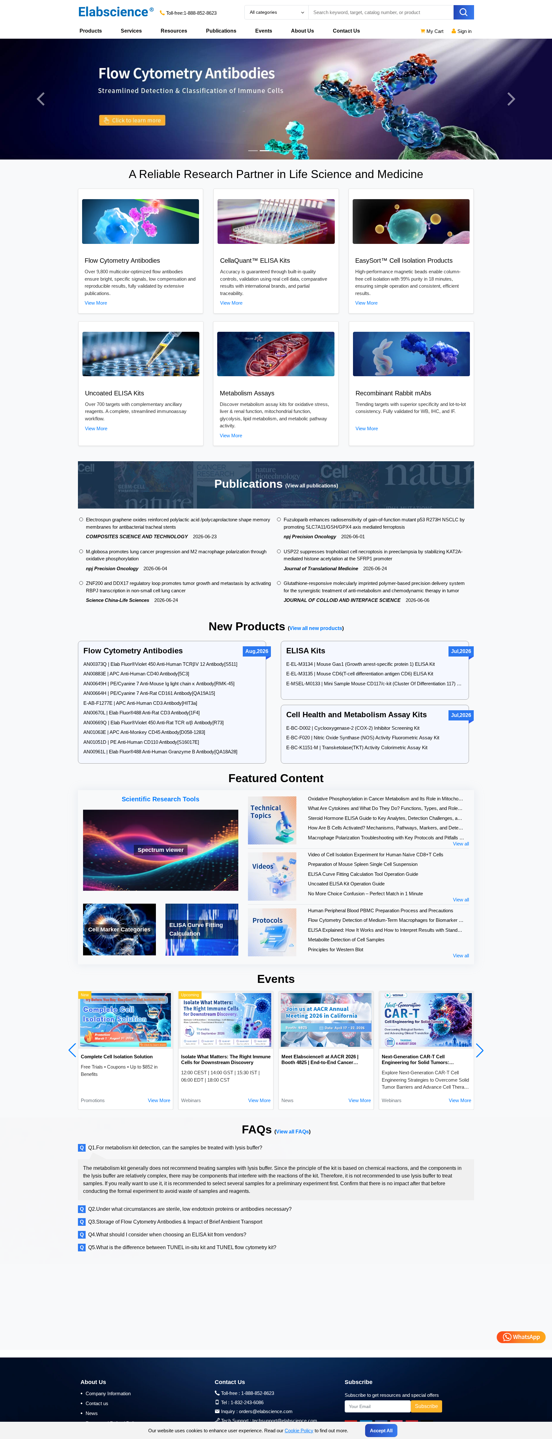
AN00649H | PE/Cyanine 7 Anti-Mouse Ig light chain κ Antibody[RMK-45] (158, 683)
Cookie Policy (299, 1430)
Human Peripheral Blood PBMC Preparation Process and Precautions (380, 910)
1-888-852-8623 (200, 13)
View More (96, 303)
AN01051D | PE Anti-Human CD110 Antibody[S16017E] (141, 742)
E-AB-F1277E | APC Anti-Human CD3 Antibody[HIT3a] (140, 703)
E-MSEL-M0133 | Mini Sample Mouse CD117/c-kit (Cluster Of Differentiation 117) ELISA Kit (375, 683)
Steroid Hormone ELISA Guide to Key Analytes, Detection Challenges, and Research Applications (386, 818)
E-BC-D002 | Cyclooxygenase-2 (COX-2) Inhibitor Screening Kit (352, 728)
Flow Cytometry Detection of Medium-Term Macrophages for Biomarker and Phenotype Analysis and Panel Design (386, 920)
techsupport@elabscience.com (284, 1420)
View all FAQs (292, 1131)
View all (461, 843)
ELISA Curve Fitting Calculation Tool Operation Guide (363, 874)
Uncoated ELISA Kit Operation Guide (346, 883)
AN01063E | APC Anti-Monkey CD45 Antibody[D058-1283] (144, 732)
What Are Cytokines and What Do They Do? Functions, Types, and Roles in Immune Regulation (386, 808)
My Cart (434, 31)
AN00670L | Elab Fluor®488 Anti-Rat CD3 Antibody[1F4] (141, 712)
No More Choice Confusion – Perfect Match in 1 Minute (365, 893)
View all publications (311, 485)
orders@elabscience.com (266, 1411)
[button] (72, 1050)
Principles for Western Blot (335, 949)
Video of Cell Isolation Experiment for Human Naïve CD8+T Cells (375, 854)
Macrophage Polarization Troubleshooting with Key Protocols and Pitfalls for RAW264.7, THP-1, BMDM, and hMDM (386, 837)
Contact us (94, 1403)
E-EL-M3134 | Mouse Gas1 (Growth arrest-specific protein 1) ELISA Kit (360, 664)
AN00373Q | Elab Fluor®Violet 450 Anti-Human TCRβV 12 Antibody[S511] (160, 664)
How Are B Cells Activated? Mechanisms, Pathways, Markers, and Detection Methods (386, 827)
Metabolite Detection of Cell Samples (346, 939)
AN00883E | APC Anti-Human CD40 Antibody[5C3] (136, 673)
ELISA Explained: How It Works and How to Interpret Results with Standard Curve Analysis (386, 930)
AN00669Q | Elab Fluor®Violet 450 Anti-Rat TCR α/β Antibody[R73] (153, 722)
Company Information (105, 1393)
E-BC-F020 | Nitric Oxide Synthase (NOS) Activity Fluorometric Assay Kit (362, 737)
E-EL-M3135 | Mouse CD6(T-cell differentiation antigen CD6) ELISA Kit (359, 673)
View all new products (315, 628)
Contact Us (346, 31)
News (89, 1413)
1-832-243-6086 (247, 1402)
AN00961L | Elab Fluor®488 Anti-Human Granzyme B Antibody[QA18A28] (160, 751)
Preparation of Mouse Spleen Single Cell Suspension (363, 864)
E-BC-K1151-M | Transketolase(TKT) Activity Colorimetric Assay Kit (356, 747)
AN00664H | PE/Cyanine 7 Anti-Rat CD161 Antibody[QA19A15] (149, 693)
